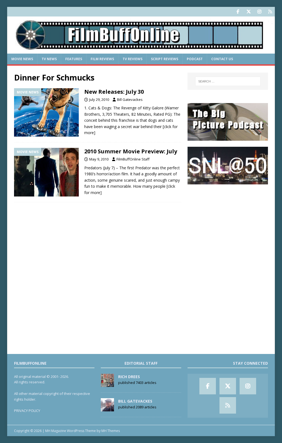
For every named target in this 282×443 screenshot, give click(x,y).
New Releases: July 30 (114, 91)
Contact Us (222, 59)
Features (73, 59)
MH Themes (110, 430)
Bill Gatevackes (130, 99)
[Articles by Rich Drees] (107, 383)
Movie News (22, 59)
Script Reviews (164, 59)
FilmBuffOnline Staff (133, 159)
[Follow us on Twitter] (248, 11)
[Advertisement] (228, 225)
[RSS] (270, 11)
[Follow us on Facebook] (238, 11)
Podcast (195, 59)
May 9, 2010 (99, 159)
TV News (49, 59)
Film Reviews (102, 59)
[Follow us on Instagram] (259, 11)
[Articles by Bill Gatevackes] (107, 408)
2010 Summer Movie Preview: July (130, 151)
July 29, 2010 (99, 99)
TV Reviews (132, 59)
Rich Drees (129, 376)
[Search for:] (228, 81)
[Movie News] (46, 112)
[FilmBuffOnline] (141, 50)
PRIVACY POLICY (27, 410)
